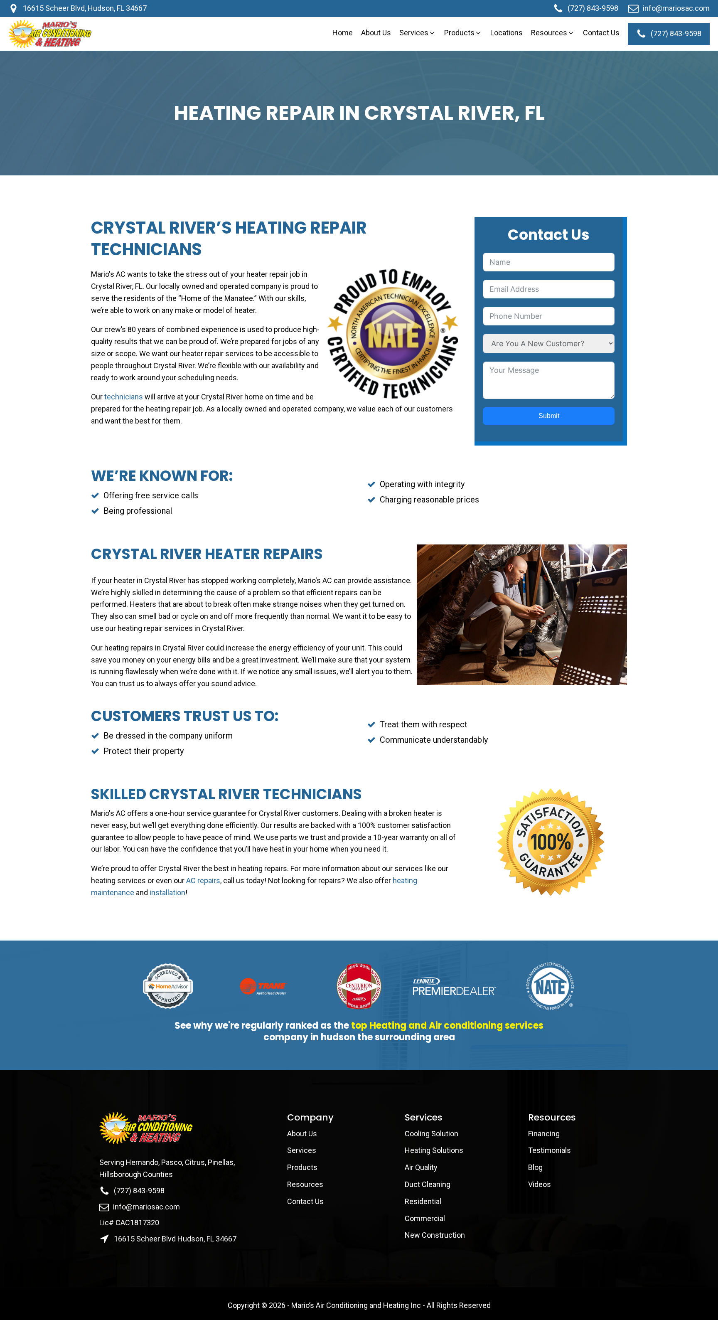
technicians (124, 396)
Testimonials (549, 1150)
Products (302, 1167)
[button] (417, 33)
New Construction (435, 1235)
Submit (548, 415)
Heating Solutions (434, 1150)
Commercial (425, 1218)
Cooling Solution (431, 1133)
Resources (305, 1184)
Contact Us (306, 1201)
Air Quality (421, 1167)
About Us (303, 1133)
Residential (423, 1201)
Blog (535, 1167)
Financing (544, 1133)
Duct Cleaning (427, 1184)
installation (167, 892)
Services (301, 1150)
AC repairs (203, 880)
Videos (539, 1184)
